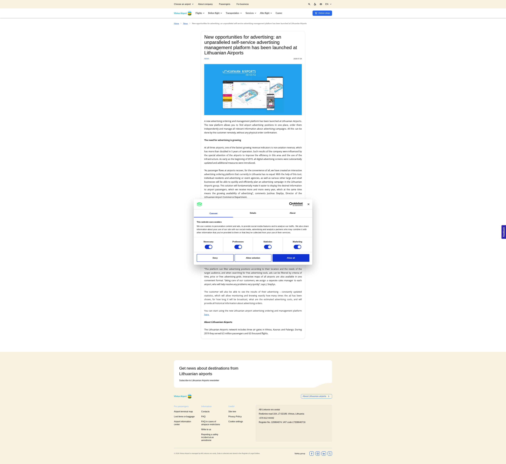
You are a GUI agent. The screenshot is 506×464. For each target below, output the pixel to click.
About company (205, 4)
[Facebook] (311, 453)
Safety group (300, 453)
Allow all (291, 258)
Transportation (232, 13)
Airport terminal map (183, 411)
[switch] (238, 247)
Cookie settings (235, 421)
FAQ (203, 416)
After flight (264, 13)
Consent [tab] (213, 213)
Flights (199, 13)
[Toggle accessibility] (321, 4)
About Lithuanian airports (314, 396)
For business (243, 4)
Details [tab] (253, 213)
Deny (215, 258)
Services (249, 13)
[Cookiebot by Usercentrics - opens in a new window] (291, 204)
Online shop (324, 13)
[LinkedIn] (324, 453)
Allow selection (253, 258)
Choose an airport (182, 4)
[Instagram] (317, 453)
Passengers (224, 4)
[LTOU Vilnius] (182, 396)
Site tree (232, 411)
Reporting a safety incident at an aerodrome (209, 437)
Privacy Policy (235, 416)
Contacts (205, 411)
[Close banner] (308, 204)
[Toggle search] (309, 4)
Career (279, 13)
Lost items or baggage (184, 416)
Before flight (213, 13)
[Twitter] (330, 453)
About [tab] (292, 213)
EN (326, 4)
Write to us (206, 429)
